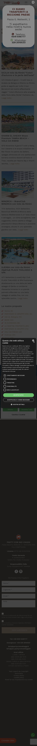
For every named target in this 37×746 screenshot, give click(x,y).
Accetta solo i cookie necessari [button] (18, 400)
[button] (18, 404)
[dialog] (18, 373)
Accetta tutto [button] (18, 395)
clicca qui (12, 371)
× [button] (34, 342)
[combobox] (33, 340)
